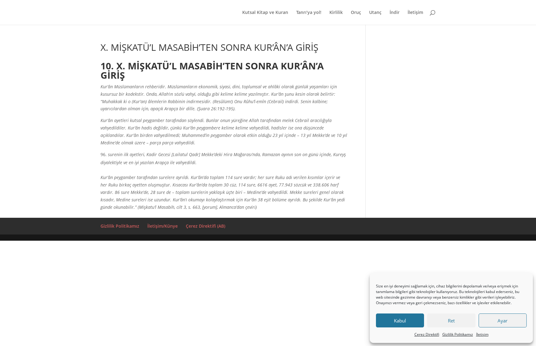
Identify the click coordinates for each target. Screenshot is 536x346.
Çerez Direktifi (426, 334)
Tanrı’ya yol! (308, 12)
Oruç (356, 12)
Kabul (400, 321)
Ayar (502, 321)
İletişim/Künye (162, 226)
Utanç (375, 12)
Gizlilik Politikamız (457, 334)
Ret (451, 321)
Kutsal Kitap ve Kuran (265, 12)
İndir (395, 12)
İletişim (482, 334)
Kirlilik (336, 12)
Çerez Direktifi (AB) (205, 226)
